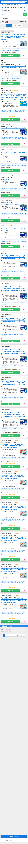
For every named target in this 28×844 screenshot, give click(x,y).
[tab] (14, 629)
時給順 (15, 25)
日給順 (19, 25)
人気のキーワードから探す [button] (6, 631)
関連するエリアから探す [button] (5, 629)
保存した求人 (13, 836)
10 (21, 635)
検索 (25, 14)
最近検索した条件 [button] (5, 18)
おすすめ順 (9, 25)
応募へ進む (10, 55)
